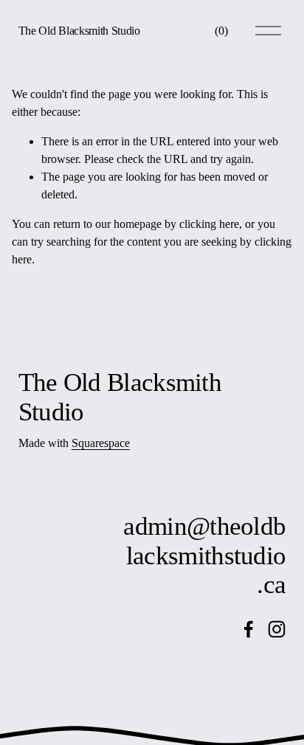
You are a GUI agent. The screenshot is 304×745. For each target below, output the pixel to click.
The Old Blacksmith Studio (79, 30)
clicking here (209, 224)
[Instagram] (277, 629)
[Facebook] (249, 629)
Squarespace (101, 443)
